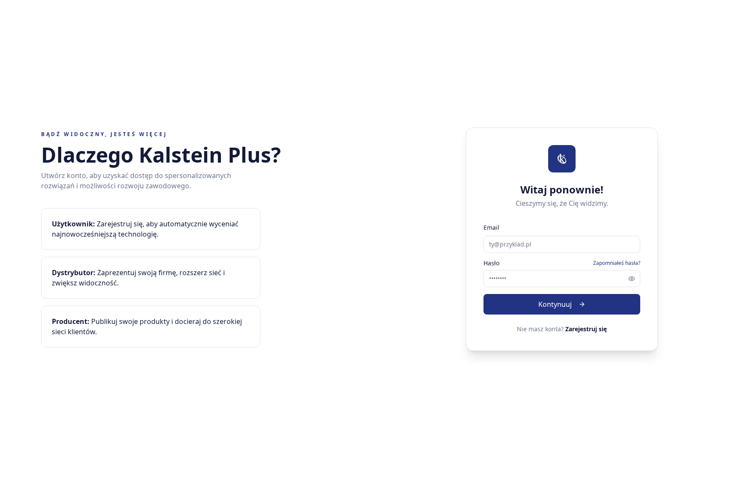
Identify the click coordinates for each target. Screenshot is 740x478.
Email (491, 227)
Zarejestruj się (586, 329)
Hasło (491, 263)
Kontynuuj (555, 304)
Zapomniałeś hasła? (616, 263)
